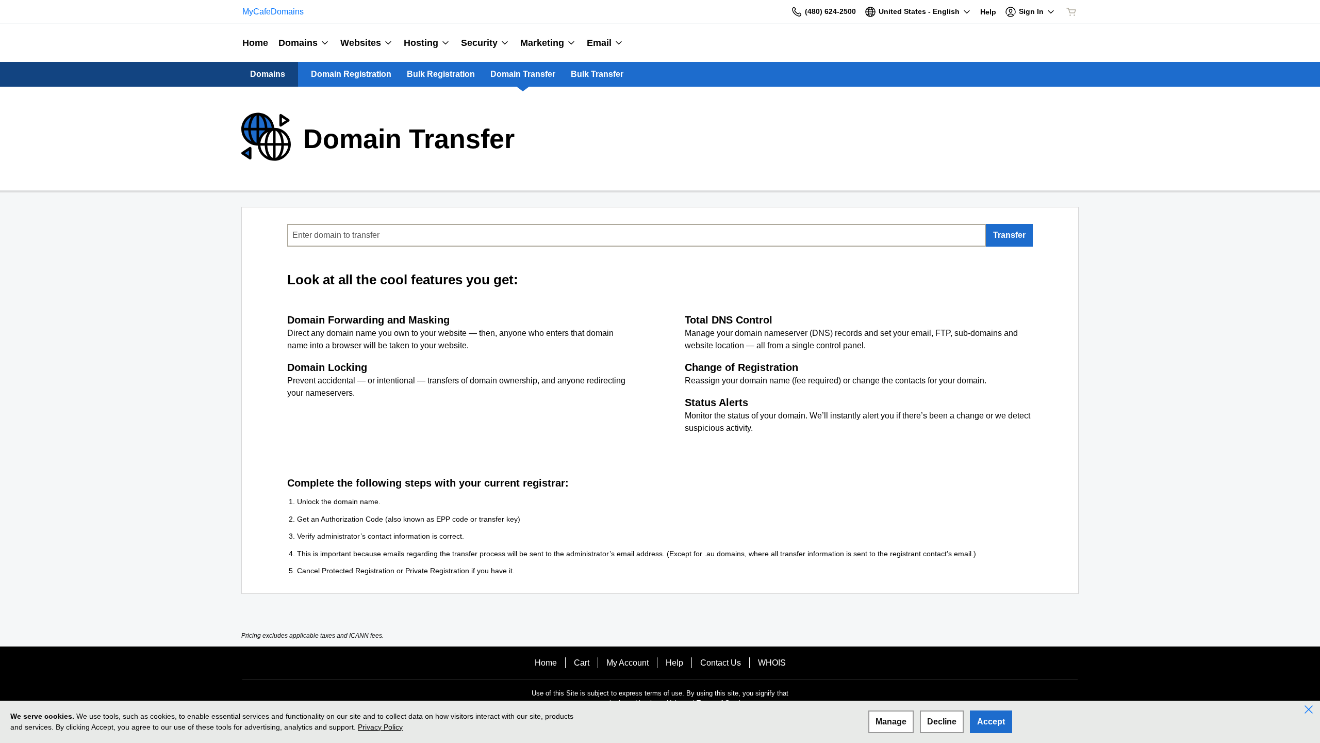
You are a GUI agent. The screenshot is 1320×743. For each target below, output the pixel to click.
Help (674, 662)
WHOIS (772, 662)
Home (546, 662)
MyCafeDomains (273, 11)
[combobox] (636, 235)
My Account (627, 662)
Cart (581, 662)
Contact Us (720, 662)
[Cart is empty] (1071, 12)
